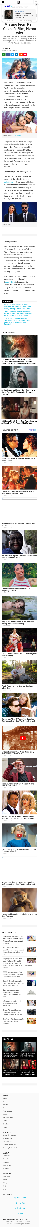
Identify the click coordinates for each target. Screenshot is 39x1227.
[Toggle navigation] (3, 2)
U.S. (4, 1189)
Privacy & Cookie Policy (12, 1148)
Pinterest (21, 1208)
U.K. (4, 1186)
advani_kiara (10, 282)
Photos (6, 1124)
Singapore (7, 1183)
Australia (6, 1176)
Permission (7, 1138)
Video (5, 1127)
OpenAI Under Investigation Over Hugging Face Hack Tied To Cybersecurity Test (13, 983)
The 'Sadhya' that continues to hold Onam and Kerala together (13, 1021)
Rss (21, 1213)
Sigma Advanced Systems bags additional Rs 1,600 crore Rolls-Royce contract (12, 1012)
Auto (5, 1121)
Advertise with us (9, 1135)
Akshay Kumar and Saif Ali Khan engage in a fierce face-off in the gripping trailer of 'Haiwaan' (18, 392)
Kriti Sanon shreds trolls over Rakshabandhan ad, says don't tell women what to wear (19, 422)
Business (6, 1108)
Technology (7, 1111)
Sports (5, 1114)
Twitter (21, 1203)
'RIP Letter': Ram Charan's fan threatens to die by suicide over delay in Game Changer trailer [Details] (17, 321)
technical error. (9, 182)
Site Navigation (8, 1165)
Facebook (21, 1198)
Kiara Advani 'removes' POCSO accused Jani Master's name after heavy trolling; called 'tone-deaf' (17, 307)
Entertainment (8, 1117)
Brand (5, 1159)
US (4, 1101)
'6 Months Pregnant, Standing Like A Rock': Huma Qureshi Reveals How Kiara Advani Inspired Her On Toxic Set (28, 1074)
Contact (6, 1168)
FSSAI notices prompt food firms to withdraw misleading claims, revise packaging (13, 974)
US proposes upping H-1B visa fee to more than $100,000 (12, 1003)
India (5, 1098)
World (5, 1105)
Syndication (7, 1141)
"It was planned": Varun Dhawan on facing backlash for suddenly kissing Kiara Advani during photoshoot (18, 313)
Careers (6, 1162)
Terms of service (9, 1145)
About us (6, 1156)
